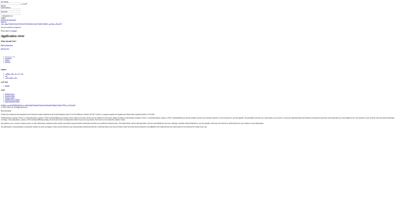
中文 (64, 105)
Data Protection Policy (12, 101)
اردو (67, 105)
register (14, 31)
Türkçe (59, 105)
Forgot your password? (8, 20)
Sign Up (3, 22)
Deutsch (36, 105)
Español (30, 105)
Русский (72, 105)
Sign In (3, 6)
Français (42, 105)
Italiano (54, 105)
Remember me (7, 16)
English (3, 105)
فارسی (8, 105)
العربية (25, 105)
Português (48, 105)
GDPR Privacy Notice (12, 100)
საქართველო (17, 105)
